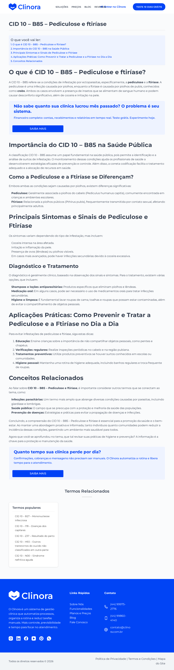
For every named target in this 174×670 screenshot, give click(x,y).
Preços (76, 6)
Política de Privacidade (110, 658)
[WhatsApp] (49, 638)
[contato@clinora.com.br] (106, 629)
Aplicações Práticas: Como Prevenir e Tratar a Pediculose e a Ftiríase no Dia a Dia (62, 56)
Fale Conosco (79, 622)
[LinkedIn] (18, 638)
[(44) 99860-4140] (106, 618)
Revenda (100, 6)
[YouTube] (34, 638)
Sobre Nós (77, 604)
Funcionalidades (81, 608)
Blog (87, 6)
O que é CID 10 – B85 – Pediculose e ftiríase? (39, 44)
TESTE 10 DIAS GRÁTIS (149, 6)
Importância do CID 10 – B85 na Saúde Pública (41, 48)
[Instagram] (11, 638)
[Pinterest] (41, 638)
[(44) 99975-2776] (106, 606)
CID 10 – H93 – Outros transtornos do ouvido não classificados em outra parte (31, 545)
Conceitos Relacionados (27, 61)
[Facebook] (26, 638)
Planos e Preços (80, 613)
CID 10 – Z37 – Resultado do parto (35, 535)
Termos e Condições (142, 658)
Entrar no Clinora (114, 6)
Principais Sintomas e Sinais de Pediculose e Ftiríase (45, 52)
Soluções (62, 6)
